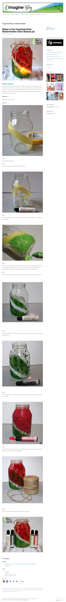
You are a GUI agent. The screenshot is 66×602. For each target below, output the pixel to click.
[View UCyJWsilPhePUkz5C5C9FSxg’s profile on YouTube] (52, 28)
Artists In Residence (15, 14)
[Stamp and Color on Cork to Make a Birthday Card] (59, 96)
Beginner (7, 588)
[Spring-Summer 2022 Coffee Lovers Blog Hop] (51, 87)
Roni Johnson (19, 588)
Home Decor (14, 588)
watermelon (4, 591)
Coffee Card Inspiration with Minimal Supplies (54, 52)
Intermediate (32, 14)
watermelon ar (9, 591)
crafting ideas (36, 588)
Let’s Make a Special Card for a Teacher (53, 56)
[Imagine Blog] (33, 7)
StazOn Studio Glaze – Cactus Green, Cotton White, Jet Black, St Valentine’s (20, 564)
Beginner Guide (24, 14)
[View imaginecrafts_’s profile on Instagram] (49, 28)
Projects (43, 14)
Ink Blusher (7, 565)
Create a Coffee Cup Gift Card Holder (53, 54)
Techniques (24, 588)
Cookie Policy (25, 599)
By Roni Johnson (7, 84)
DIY (9, 588)
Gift (11, 588)
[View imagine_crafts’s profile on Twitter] (48, 28)
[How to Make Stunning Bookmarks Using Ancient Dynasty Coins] (51, 78)
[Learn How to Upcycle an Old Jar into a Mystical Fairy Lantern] (59, 78)
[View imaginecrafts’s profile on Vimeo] (54, 28)
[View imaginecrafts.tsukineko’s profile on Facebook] (47, 28)
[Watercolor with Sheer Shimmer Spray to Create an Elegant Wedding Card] (51, 96)
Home (4, 14)
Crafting (31, 588)
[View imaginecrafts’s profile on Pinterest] (51, 28)
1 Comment (15, 591)
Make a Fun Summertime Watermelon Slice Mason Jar (18, 30)
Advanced (38, 14)
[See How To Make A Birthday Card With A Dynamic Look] (59, 87)
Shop (8, 14)
